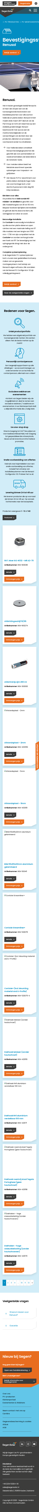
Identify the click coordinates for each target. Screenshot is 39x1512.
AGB (4, 1427)
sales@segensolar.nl (11, 1487)
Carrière (6, 1413)
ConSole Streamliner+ (14, 927)
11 (25, 1282)
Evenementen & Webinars (14, 1402)
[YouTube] (34, 1444)
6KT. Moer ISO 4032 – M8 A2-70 (19, 560)
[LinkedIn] (22, 1444)
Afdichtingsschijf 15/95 (15, 621)
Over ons (6, 1393)
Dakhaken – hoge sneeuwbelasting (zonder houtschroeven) (16, 1248)
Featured (8, 517)
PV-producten (12, 22)
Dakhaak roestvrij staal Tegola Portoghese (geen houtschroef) (19, 1182)
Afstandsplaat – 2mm (15, 742)
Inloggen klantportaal (9, 3)
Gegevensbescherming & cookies (17, 1421)
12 (28, 1282)
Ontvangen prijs (13, 579)
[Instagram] (28, 1444)
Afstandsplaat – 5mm (15, 803)
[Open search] (30, 10)
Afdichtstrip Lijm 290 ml (15, 682)
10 (22, 1282)
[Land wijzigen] (36, 3)
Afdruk (5, 1424)
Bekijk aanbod (10, 52)
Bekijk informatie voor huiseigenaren (13, 1381)
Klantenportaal (9, 1399)
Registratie (25, 3)
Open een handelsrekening (16, 1370)
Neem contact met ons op (14, 1410)
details (9, 572)
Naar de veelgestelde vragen (16, 293)
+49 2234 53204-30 (10, 1484)
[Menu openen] (35, 10)
